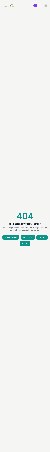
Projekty (42, 237)
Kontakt (25, 243)
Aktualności (28, 237)
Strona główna (11, 237)
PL (35, 5)
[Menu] (45, 5)
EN (40, 5)
